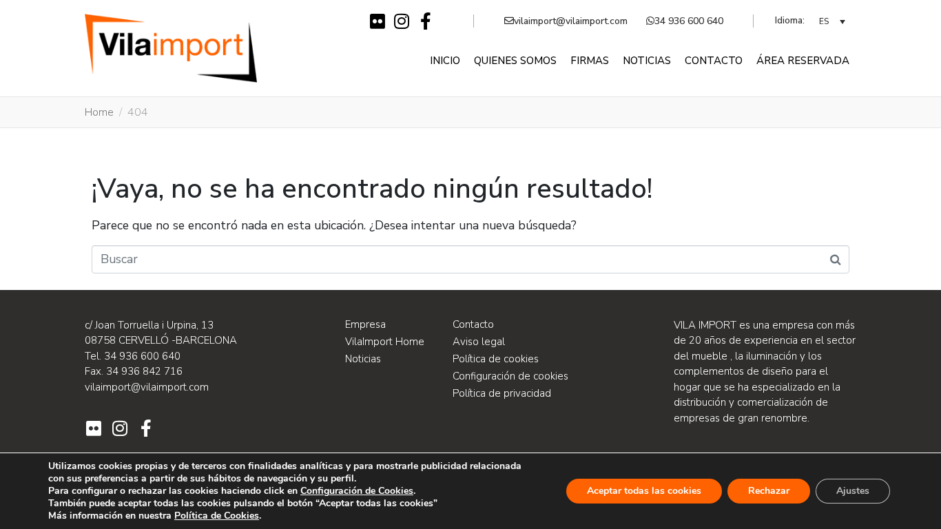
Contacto (714, 61)
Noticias (647, 61)
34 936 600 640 (688, 21)
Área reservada (802, 61)
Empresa (365, 324)
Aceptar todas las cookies (644, 490)
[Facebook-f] (425, 21)
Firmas (589, 61)
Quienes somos (515, 61)
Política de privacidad (502, 393)
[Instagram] (401, 21)
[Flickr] (377, 21)
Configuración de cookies (510, 376)
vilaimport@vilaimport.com (571, 21)
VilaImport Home (384, 342)
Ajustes (852, 490)
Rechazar (768, 490)
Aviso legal (479, 342)
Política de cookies (496, 359)
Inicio (445, 61)
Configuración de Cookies (356, 491)
